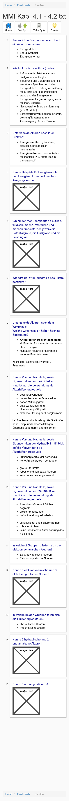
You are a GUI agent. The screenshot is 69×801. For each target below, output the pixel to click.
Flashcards (23, 5)
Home (8, 5)
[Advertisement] (34, 754)
